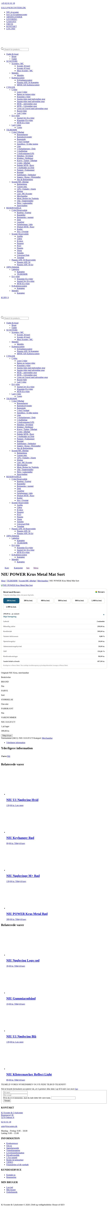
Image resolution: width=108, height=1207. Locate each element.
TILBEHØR (11, 130)
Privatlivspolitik (12, 1155)
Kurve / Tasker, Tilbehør (27, 160)
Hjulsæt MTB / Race (25, 227)
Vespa (19, 250)
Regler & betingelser (14, 1160)
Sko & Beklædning (25, 179)
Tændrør (20, 257)
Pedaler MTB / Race (25, 165)
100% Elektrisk (12, 267)
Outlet (14, 59)
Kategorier (18, 568)
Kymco (20, 241)
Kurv (7, 568)
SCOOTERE (12, 61)
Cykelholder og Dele (25, 168)
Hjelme (20, 191)
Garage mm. (22, 186)
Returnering (11, 1177)
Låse (19, 146)
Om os (9, 1146)
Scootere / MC (18, 63)
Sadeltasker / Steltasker (26, 175)
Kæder (20, 229)
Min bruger (11, 1190)
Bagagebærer (22, 134)
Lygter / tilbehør (23, 163)
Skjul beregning (9, 617)
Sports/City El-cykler (25, 118)
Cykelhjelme (22, 151)
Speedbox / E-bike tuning (27, 144)
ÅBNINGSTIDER (14, 17)
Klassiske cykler (23, 97)
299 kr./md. (11, 601)
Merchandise (22, 196)
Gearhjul (20, 222)
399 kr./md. (28, 601)
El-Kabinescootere (24, 80)
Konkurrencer (12, 1143)
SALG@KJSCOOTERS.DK (13, 8)
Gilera (19, 239)
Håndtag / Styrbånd (25, 156)
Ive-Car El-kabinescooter (16, 14)
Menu (35, 568)
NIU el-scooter (12, 12)
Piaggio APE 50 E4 (25, 265)
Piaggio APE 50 (23, 262)
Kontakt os (10, 1175)
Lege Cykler (22, 92)
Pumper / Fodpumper (26, 170)
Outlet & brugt (12, 54)
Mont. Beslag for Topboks (28, 198)
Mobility (15, 73)
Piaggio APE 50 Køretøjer (28, 82)
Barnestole (21, 139)
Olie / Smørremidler (25, 201)
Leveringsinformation (15, 1153)
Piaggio (20, 248)
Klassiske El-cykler (25, 120)
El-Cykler (16, 115)
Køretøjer (21, 272)
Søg (28, 568)
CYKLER (10, 87)
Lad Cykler (21, 113)
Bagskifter (21, 215)
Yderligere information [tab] (15, 742)
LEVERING (11, 19)
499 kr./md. (45, 601)
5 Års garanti (11, 1157)
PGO (19, 246)
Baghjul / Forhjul (24, 212)
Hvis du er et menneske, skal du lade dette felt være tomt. (27, 1098)
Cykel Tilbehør (18, 132)
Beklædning (22, 184)
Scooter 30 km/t (23, 66)
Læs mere (19, 805)
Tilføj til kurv (7, 736)
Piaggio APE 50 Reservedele (24, 260)
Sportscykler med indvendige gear (31, 99)
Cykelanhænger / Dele (26, 149)
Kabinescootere (18, 78)
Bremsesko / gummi (25, 217)
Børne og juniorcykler (26, 94)
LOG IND (10, 29)
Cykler (14, 89)
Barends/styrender (24, 137)
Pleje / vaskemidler (25, 203)
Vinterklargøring (13, 1150)
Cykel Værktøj (23, 142)
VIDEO (9, 1162)
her (76, 1089)
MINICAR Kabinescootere (28, 85)
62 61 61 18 (6, 1122)
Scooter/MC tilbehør (20, 182)
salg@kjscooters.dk (9, 1126)
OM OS (9, 24)
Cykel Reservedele (19, 210)
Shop (3, 581)
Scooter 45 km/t (23, 68)
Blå (8, 756)
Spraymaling (22, 205)
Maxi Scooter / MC (25, 71)
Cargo (19, 127)
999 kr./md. (79, 601)
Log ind (9, 1187)
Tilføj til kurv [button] (19, 843)
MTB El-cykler (23, 123)
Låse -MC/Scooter (24, 194)
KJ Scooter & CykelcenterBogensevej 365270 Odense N (12, 1115)
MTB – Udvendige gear (27, 106)
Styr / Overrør (22, 231)
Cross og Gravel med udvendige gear (32, 108)
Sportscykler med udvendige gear (31, 101)
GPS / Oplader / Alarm (26, 189)
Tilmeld (7, 1101)
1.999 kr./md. (11, 607)
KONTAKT (11, 26)
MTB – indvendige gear (27, 104)
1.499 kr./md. (97, 601)
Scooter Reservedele (20, 234)
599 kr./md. (62, 601)
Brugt (14, 56)
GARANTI (11, 22)
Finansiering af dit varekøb (17, 1164)
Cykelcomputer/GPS (25, 153)
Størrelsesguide (12, 1148)
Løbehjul (15, 269)
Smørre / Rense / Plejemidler (29, 177)
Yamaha (20, 253)
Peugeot (20, 243)
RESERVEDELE (13, 208)
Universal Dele (23, 255)
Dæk (19, 220)
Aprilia (20, 236)
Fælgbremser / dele (25, 224)
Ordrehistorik (11, 1192)
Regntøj (20, 172)
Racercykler (22, 111)
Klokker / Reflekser (25, 158)
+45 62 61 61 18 (8, 3)
